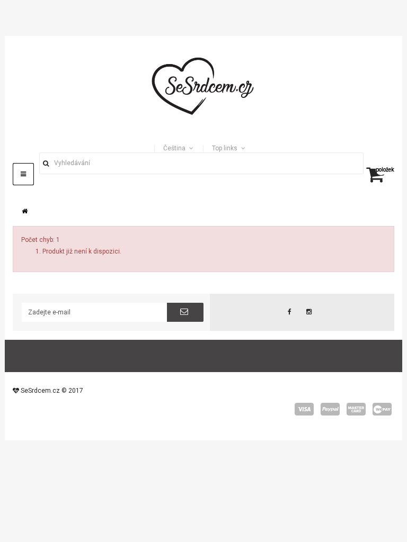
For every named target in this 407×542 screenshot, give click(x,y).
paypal (330, 409)
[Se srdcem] (203, 84)
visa (304, 409)
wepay (382, 409)
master (356, 409)
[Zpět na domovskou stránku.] (25, 211)
